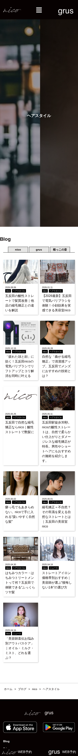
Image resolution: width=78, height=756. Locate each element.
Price (6, 748)
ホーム (8, 689)
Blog (6, 741)
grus (39, 249)
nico (18, 249)
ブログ (22, 689)
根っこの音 (60, 249)
